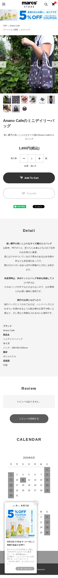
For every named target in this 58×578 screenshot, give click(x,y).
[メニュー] (3, 4)
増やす (39, 158)
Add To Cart (31, 178)
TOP (5, 26)
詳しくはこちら (26, 568)
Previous (3, 64)
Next (55, 64)
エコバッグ (25, 30)
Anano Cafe (15, 26)
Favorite (31, 193)
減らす (24, 158)
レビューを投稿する (29, 418)
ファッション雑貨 (10, 30)
